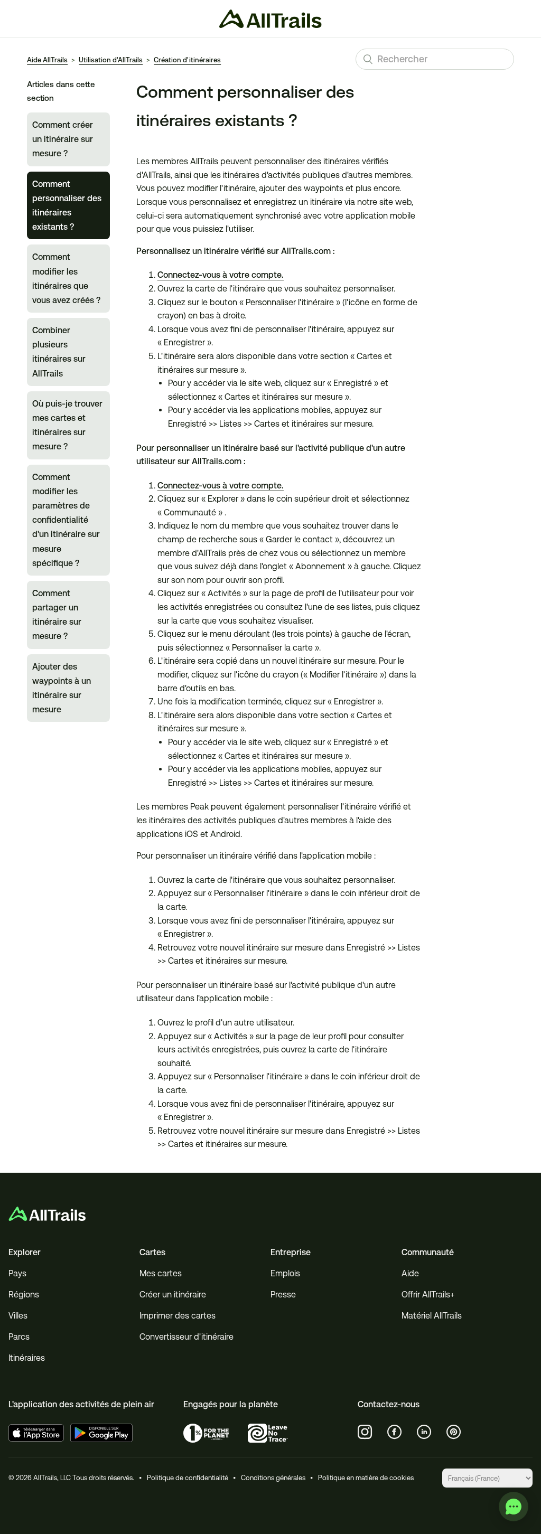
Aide (410, 1273)
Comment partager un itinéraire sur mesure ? (56, 615)
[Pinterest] (453, 1432)
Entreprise (290, 1252)
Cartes (152, 1252)
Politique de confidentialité (187, 1478)
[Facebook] (394, 1432)
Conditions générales (273, 1478)
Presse (283, 1295)
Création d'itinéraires (187, 60)
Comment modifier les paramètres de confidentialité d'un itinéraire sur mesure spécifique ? (66, 520)
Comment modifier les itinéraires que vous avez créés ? (66, 278)
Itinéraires (26, 1358)
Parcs (19, 1337)
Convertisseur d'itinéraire (186, 1337)
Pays (17, 1273)
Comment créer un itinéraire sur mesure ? (62, 139)
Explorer (24, 1252)
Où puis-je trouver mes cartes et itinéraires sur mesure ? (67, 425)
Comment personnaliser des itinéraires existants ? (66, 205)
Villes (17, 1316)
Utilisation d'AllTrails (111, 60)
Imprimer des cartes (177, 1316)
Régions (23, 1295)
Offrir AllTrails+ (428, 1295)
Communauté (428, 1252)
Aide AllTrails (47, 60)
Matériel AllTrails (432, 1316)
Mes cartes (160, 1273)
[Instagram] (365, 1432)
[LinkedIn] (424, 1432)
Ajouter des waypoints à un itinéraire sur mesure (61, 688)
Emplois (285, 1273)
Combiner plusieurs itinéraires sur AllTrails (59, 352)
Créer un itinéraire (172, 1295)
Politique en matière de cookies (366, 1478)
